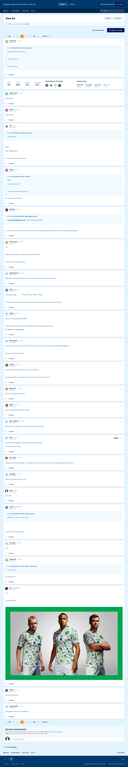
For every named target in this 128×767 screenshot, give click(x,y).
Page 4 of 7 (45, 36)
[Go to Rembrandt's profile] (6, 41)
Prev (10, 36)
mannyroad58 (13, 706)
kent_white (12, 457)
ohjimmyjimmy (14, 273)
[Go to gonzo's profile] (59, 85)
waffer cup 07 (13, 93)
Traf (10, 126)
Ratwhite (12, 209)
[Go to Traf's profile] (51, 85)
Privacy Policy (14, 764)
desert (11, 289)
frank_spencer (13, 340)
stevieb (11, 364)
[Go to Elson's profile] (6, 24)
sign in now (44, 732)
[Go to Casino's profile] (6, 507)
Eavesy (11, 109)
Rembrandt (12, 41)
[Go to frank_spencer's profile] (55, 85)
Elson (10, 24)
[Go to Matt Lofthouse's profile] (6, 421)
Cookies (22, 764)
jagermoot (12, 388)
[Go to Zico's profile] (6, 588)
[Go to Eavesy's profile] (6, 110)
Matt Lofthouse (14, 421)
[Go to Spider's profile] (6, 405)
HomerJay (12, 474)
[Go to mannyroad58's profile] (6, 706)
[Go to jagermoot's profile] (6, 389)
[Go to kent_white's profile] (6, 458)
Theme (6, 764)
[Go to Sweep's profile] (46, 85)
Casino (11, 507)
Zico (10, 588)
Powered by (116, 764)
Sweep (11, 690)
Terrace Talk (26, 24)
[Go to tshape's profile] (6, 314)
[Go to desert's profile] (6, 290)
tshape (11, 313)
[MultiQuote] (6, 74)
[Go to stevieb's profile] (6, 365)
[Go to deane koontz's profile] (6, 242)
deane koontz (13, 241)
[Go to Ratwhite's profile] (6, 210)
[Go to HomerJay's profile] (6, 474)
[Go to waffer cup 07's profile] (6, 93)
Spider (11, 404)
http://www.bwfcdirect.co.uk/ (16, 220)
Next (34, 36)
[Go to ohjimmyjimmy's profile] (6, 273)
